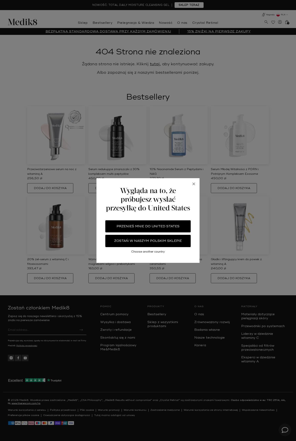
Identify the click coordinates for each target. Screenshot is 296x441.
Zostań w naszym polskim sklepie (148, 241)
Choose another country (148, 251)
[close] (194, 184)
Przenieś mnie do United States (148, 226)
